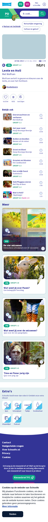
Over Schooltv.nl (11, 449)
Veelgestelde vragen (13, 446)
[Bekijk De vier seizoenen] (24, 230)
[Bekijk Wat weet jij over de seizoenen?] (24, 317)
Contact (6, 442)
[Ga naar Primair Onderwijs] (7, 14)
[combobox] (29, 14)
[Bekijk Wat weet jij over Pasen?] (24, 274)
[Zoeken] (42, 14)
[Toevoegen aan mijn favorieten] (43, 248)
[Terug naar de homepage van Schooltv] (6, 4)
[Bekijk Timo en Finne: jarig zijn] (24, 359)
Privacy (6, 453)
